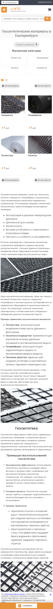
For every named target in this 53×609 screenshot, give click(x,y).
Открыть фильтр (25, 44)
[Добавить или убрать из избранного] (22, 98)
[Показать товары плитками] (2, 80)
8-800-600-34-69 (45, 2)
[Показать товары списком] (6, 80)
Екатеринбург (11, 2)
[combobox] (26, 19)
